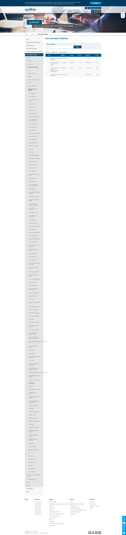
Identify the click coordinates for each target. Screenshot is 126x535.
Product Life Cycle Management (56, 513)
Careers (91, 508)
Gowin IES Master (32, 171)
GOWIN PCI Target (33, 405)
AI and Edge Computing (54, 515)
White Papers (52, 525)
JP (96, 11)
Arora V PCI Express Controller (33, 289)
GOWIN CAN (31, 443)
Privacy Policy (34, 531)
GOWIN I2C (31, 424)
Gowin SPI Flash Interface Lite (34, 303)
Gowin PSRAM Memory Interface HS (34, 364)
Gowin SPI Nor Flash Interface (33, 346)
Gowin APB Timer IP (33, 142)
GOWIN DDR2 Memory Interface (33, 435)
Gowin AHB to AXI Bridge (34, 313)
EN (92, 11)
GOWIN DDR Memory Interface (33, 440)
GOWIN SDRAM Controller (34, 389)
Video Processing (32, 468)
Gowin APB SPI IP (32, 139)
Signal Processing (32, 459)
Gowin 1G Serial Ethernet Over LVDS (34, 264)
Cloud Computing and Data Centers (56, 523)
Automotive (51, 508)
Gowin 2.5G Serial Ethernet (34, 279)
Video (71, 502)
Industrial (51, 506)
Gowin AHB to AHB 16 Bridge (33, 268)
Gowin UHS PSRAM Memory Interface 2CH (34, 338)
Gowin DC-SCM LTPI (33, 223)
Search (77, 47)
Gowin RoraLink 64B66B (34, 226)
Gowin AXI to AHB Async (34, 158)
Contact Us (92, 502)
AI (28, 70)
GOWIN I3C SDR (32, 414)
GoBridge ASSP (38, 511)
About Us (85, 11)
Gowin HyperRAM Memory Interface (34, 193)
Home (54, 11)
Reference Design (32, 462)
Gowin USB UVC (32, 93)
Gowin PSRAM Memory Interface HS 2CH (34, 369)
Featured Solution (53, 502)
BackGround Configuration (34, 79)
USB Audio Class (32, 178)
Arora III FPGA (38, 504)
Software (30, 60)
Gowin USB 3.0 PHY (33, 212)
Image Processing (32, 446)
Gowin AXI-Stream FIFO (34, 196)
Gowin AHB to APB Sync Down (34, 175)
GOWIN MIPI (31, 408)
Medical (50, 519)
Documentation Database (75, 511)
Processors (30, 456)
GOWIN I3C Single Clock (34, 411)
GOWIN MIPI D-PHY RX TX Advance (34, 376)
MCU (29, 482)
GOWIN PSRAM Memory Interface (34, 397)
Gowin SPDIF (31, 350)
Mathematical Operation (33, 449)
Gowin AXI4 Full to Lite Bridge (34, 100)
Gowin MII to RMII (32, 181)
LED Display (51, 521)
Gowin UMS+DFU (32, 96)
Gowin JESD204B (32, 296)
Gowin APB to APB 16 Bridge (33, 275)
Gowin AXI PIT (32, 110)
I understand (95, 3)
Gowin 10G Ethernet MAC (34, 232)
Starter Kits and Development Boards (34, 475)
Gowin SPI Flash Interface (34, 306)
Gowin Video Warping (33, 146)
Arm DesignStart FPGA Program (77, 504)
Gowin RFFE (31, 360)
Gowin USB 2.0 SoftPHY (34, 322)
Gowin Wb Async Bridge (34, 316)
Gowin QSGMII (32, 229)
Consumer (51, 509)
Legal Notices (27, 531)
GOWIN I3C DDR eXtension (34, 421)
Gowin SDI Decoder (33, 164)
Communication (52, 517)
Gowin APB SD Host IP (34, 124)
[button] (123, 15)
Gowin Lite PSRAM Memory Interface (33, 120)
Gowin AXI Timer (32, 107)
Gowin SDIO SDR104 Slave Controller (34, 357)
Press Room (92, 504)
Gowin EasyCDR (32, 260)
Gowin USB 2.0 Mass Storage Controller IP (33, 204)
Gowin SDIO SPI (32, 353)
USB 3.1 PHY (31, 152)
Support (78, 11)
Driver (29, 82)
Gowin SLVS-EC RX (33, 235)
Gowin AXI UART (32, 104)
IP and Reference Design (33, 67)
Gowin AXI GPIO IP (33, 113)
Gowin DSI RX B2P (33, 253)
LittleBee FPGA (38, 509)
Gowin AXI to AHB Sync (34, 155)
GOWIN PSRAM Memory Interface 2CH (34, 402)
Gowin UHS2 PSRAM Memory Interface (33, 185)
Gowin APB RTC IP (33, 127)
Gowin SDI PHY (32, 168)
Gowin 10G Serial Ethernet (34, 238)
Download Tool (31, 64)
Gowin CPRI (31, 299)
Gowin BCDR (31, 189)
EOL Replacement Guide (54, 511)
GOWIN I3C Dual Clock (33, 418)
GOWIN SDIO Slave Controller (33, 393)
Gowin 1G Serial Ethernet (34, 293)
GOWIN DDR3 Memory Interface (33, 431)
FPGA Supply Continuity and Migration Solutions (59, 504)
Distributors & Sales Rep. (95, 506)
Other (29, 485)
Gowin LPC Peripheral (33, 309)
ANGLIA (46, 533)
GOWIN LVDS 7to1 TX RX (34, 380)
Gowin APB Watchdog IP (34, 133)
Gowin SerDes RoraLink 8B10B (34, 200)
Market (70, 11)
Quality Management (32, 479)
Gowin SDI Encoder (33, 161)
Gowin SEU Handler (33, 242)
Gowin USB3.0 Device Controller (33, 216)
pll (28, 453)
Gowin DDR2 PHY (32, 220)
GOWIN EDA (38, 514)
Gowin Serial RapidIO (33, 285)
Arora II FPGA (38, 506)
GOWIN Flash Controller (34, 427)
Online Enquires (73, 513)
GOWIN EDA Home (74, 506)
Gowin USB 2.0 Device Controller (33, 326)
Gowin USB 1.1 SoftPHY (34, 329)
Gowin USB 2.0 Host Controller (33, 209)
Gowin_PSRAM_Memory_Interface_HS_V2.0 (36, 372)
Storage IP (30, 465)
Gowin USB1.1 (32, 319)
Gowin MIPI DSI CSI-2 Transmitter (33, 246)
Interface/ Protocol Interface (32, 90)
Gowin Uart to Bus (33, 282)
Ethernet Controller (32, 86)
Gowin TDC (31, 149)
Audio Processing (32, 73)
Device (29, 57)
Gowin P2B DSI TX (33, 257)
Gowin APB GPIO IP (33, 136)
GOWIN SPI (31, 386)
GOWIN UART (32, 383)
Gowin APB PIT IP (32, 130)
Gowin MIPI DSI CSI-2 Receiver (33, 250)
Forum (71, 515)
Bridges (29, 76)
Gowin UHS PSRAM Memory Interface (33, 333)
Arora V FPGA (38, 502)
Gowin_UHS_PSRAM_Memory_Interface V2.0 (36, 342)
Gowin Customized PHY (34, 271)
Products (62, 11)
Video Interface (31, 471)
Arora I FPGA (37, 508)
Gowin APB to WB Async (34, 116)
